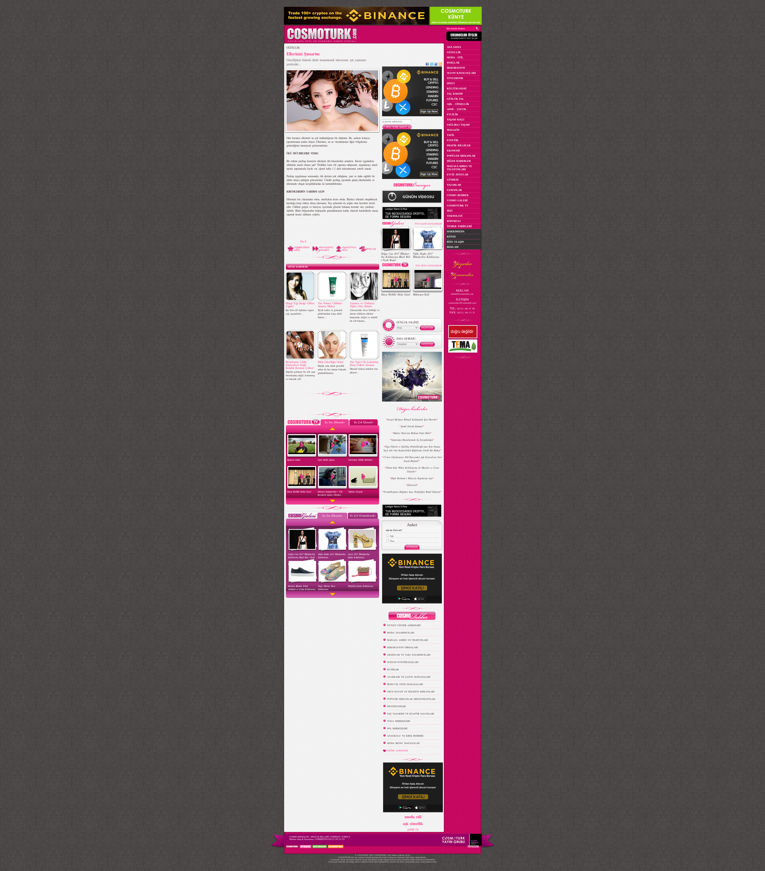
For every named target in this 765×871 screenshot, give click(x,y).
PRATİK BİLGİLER (459, 145)
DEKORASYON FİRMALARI (402, 647)
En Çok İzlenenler (363, 422)
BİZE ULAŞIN (455, 241)
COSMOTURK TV (457, 205)
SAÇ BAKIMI (455, 93)
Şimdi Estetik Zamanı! (412, 426)
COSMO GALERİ (457, 200)
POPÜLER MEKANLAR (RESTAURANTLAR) (411, 698)
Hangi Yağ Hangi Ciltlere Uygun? (300, 304)
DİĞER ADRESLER (397, 750)
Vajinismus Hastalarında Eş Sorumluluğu (412, 440)
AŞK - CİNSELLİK (458, 104)
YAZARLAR (454, 184)
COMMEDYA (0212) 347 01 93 (330, 839)
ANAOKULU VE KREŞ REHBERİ (405, 735)
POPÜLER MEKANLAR (461, 155)
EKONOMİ (453, 150)
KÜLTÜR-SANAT (457, 88)
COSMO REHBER (457, 195)
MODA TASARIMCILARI (400, 632)
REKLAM (452, 246)
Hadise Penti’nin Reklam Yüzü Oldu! (412, 433)
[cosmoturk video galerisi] (396, 265)
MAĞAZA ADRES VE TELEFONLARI (407, 639)
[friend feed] (435, 64)
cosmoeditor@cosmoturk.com (462, 302)
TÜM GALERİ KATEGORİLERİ (428, 223)
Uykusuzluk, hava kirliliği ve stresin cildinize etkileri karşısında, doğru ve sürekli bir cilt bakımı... (365, 315)
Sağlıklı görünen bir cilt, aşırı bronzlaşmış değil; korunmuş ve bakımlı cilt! (300, 375)
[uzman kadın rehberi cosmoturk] (412, 616)
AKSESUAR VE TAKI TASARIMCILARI (408, 654)
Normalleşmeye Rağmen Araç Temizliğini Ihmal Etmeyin (411, 492)
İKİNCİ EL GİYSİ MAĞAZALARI (405, 684)
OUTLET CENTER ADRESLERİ (404, 625)
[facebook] (427, 64)
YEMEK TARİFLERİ (459, 226)
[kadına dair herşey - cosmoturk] (321, 41)
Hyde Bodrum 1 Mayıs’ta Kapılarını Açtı (412, 478)
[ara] (477, 28)
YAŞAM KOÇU (455, 119)
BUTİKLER (393, 669)
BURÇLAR (453, 62)
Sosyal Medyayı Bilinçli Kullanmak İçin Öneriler (412, 419)
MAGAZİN (453, 129)
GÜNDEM (452, 179)
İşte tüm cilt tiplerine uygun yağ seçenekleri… (300, 311)
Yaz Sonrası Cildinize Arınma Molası (330, 304)
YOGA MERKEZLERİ (398, 720)
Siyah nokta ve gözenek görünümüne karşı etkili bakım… (330, 313)
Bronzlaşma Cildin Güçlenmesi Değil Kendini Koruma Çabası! (300, 365)
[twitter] (431, 64)
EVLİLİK (452, 114)
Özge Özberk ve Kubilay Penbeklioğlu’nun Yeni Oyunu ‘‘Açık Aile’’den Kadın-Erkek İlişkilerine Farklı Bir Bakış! (411, 448)
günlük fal (412, 829)
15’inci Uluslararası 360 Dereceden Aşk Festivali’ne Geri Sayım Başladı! (412, 459)
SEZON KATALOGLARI (461, 72)
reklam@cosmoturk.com (462, 293)
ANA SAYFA (454, 47)
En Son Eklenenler (334, 422)
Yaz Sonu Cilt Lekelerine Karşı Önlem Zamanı (364, 363)
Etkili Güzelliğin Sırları (330, 362)
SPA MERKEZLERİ (397, 728)
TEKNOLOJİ (454, 215)
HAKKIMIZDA (455, 231)
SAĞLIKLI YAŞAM (458, 124)
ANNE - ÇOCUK (456, 109)
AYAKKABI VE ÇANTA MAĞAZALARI (408, 676)
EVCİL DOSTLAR (457, 174)
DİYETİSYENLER (396, 706)
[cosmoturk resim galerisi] (396, 222)
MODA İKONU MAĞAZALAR (403, 743)
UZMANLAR (454, 190)
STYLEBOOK (455, 78)
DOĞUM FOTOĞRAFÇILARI (402, 662)
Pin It (303, 241)
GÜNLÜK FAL (455, 98)
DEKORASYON (456, 67)
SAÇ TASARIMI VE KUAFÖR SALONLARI (410, 713)
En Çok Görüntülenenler (363, 515)
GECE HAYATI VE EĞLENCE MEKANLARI (410, 691)
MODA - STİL (455, 57)
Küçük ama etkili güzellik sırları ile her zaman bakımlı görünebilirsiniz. (332, 369)
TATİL (451, 135)
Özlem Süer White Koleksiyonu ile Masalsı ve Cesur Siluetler (412, 469)
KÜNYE (451, 236)
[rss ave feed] (440, 64)
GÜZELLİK (293, 47)
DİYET (451, 83)
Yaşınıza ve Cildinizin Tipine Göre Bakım (362, 304)
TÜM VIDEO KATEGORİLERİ (428, 265)
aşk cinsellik (413, 823)
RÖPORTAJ (454, 221)
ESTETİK (452, 140)
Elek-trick (412, 485)
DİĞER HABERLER (298, 266)
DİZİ (449, 210)
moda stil (413, 816)
